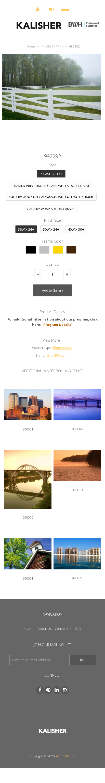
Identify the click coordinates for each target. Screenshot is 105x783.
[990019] (77, 485)
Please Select (51, 174)
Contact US (63, 628)
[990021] (27, 573)
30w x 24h (51, 229)
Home (31, 46)
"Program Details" (57, 324)
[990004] (77, 424)
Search (28, 628)
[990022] (77, 573)
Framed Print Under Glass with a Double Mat (51, 185)
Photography (62, 347)
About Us (44, 628)
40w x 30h (76, 229)
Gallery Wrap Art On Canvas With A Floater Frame (51, 197)
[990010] (27, 512)
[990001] (27, 424)
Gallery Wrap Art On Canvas (51, 208)
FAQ (78, 628)
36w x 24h (26, 229)
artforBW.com (56, 355)
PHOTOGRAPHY (52, 46)
